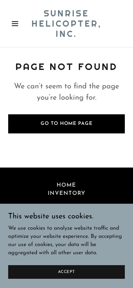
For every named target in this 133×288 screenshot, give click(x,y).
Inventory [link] (66, 193)
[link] (66, 35)
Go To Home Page (66, 123)
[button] (17, 23)
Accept (66, 272)
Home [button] (66, 185)
